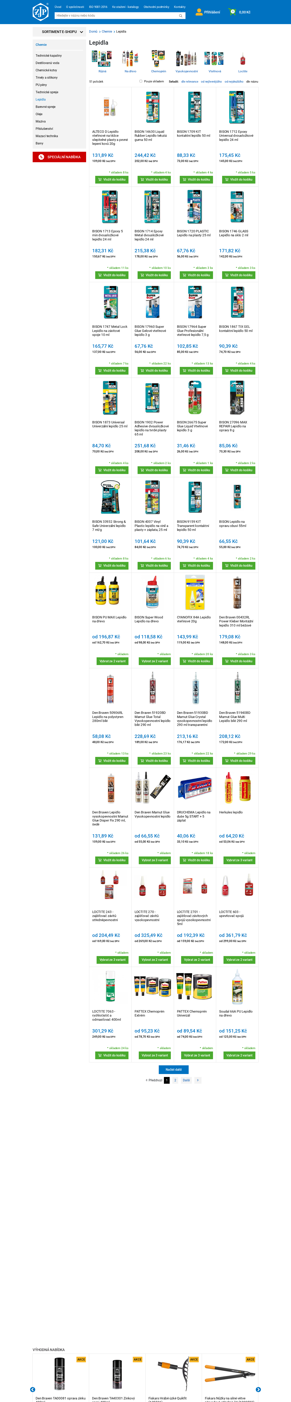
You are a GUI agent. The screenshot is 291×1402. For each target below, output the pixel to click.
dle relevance (189, 81)
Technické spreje (47, 92)
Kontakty (179, 7)
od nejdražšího (234, 81)
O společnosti (75, 7)
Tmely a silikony (47, 77)
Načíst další (174, 1069)
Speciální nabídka (64, 157)
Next (258, 1390)
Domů (93, 31)
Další (186, 1080)
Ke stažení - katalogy (125, 7)
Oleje (39, 114)
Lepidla (41, 99)
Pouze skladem (154, 81)
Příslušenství (44, 129)
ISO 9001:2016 (98, 7)
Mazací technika (47, 136)
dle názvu (252, 81)
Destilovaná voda (47, 63)
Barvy (39, 143)
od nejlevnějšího (211, 81)
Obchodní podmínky (156, 7)
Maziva (41, 121)
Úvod (58, 7)
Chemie (41, 45)
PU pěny (41, 85)
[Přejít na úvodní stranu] (40, 12)
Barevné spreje (45, 107)
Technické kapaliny (49, 55)
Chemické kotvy (46, 70)
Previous (33, 1390)
